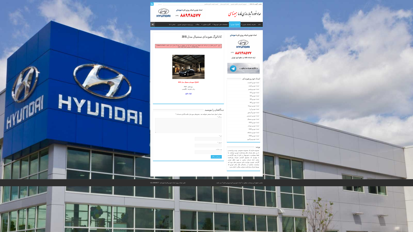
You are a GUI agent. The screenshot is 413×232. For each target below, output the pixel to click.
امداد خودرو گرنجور (253, 112)
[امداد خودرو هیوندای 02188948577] (244, 13)
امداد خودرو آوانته (254, 86)
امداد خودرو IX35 (254, 122)
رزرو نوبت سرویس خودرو (185, 24)
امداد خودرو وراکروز (253, 139)
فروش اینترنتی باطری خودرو (238, 4)
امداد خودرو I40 (254, 102)
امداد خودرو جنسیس (253, 116)
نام (220, 136)
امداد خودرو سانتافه (253, 132)
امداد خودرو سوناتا (253, 106)
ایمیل (220, 142)
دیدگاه (219, 117)
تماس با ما (172, 24)
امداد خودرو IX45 (254, 129)
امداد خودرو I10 (254, 92)
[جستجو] (152, 4)
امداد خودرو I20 (254, 96)
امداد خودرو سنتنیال (253, 119)
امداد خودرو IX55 (254, 136)
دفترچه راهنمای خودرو (249, 24)
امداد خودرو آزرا (254, 109)
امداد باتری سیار (224, 4)
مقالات (197, 24)
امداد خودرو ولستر (253, 89)
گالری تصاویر (206, 24)
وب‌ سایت (219, 149)
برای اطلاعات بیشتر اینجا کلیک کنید (188, 47)
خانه (259, 24)
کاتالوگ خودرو (235, 24)
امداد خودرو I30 (254, 99)
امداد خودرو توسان (253, 126)
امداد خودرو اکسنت (253, 82)
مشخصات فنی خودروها (221, 24)
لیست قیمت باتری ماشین (211, 4)
